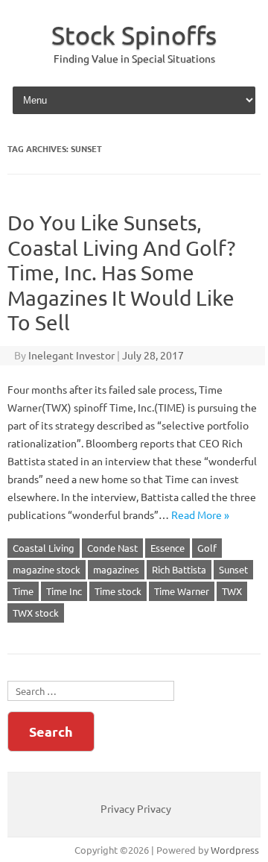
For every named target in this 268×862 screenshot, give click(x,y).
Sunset (233, 569)
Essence (167, 547)
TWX (232, 591)
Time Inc (64, 591)
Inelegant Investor (71, 355)
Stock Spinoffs (134, 35)
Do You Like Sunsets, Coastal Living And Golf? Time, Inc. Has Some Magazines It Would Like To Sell (121, 272)
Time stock (118, 591)
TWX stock (36, 612)
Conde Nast (112, 547)
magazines (116, 569)
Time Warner (181, 591)
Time (23, 591)
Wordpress (235, 849)
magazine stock (46, 569)
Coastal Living (43, 547)
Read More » (200, 514)
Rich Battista (179, 569)
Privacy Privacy (135, 808)
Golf (207, 547)
